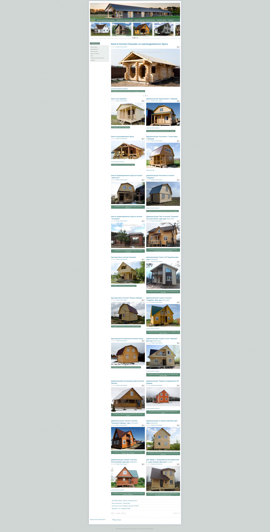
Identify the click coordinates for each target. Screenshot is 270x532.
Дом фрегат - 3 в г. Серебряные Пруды (121, 508)
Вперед (118, 513)
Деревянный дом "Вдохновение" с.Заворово (161, 99)
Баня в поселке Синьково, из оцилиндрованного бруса (139, 43)
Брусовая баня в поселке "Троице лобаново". (127, 298)
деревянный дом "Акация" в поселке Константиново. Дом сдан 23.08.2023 (124, 461)
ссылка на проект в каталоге (119, 89)
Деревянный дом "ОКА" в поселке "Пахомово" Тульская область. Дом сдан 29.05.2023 (162, 217)
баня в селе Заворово (118, 99)
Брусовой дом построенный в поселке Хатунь (127, 338)
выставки (93, 60)
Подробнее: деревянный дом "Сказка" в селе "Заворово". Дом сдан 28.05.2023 (163, 374)
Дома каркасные (94, 49)
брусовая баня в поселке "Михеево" (123, 257)
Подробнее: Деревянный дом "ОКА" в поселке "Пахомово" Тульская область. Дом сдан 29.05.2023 (163, 250)
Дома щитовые (94, 51)
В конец (123, 513)
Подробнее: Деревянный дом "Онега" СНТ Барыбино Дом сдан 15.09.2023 (163, 291)
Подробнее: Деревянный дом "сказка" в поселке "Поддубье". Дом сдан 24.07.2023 (163, 332)
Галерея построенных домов (97, 58)
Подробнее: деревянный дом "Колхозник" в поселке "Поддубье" (163, 211)
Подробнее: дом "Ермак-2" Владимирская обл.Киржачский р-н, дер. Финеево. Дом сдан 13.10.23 (163, 494)
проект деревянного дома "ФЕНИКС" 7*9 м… (142, 24)
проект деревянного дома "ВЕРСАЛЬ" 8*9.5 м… (121, 24)
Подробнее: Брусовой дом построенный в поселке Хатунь (126, 367)
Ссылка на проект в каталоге (117, 161)
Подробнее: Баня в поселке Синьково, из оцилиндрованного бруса (128, 91)
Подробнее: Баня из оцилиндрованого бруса (123, 164)
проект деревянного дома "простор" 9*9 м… (163, 24)
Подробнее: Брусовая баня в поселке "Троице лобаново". (126, 326)
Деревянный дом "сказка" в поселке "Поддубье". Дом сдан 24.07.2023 (158, 299)
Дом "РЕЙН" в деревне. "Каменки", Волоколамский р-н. (124, 500)
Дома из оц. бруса (95, 53)
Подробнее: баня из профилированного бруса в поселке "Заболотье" (128, 207)
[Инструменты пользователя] (178, 47)
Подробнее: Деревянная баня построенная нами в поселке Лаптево (128, 414)
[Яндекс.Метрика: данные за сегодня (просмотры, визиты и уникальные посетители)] (116, 520)
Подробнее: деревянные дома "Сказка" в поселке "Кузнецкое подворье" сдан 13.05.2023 (128, 452)
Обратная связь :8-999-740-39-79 (97, 519)
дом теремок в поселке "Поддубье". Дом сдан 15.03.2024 (125, 505)
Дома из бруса (94, 47)
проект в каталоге (150, 170)
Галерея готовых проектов (121, 46)
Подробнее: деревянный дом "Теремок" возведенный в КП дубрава (163, 412)
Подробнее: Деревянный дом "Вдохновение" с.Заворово (161, 131)
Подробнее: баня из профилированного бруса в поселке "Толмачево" (128, 251)
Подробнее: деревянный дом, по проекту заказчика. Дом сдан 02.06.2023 (163, 453)
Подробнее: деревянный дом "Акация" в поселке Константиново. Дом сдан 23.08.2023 (128, 493)
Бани (92, 55)
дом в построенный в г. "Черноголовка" (121, 503)
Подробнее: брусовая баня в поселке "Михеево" (124, 286)
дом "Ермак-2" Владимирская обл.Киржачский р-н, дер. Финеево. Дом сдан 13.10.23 (162, 461)
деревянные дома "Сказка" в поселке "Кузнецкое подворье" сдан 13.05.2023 (124, 422)
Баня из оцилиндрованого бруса (122, 136)
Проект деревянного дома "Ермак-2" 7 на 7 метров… (100, 24)
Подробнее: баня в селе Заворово (121, 127)
